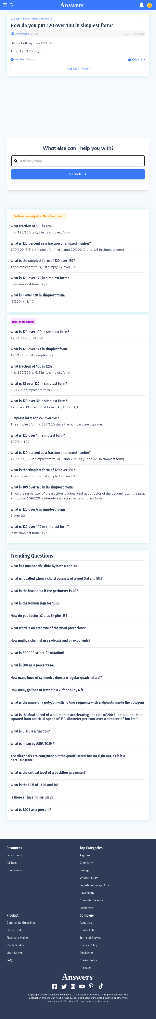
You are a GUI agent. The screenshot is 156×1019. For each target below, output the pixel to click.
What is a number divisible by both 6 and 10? (44, 566)
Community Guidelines (21, 923)
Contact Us (87, 930)
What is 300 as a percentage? (32, 665)
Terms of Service (90, 938)
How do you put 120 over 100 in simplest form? (62, 25)
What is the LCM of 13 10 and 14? (34, 785)
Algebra (85, 855)
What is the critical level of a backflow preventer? (48, 772)
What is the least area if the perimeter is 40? (44, 591)
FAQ (9, 960)
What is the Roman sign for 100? (35, 603)
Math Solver (14, 953)
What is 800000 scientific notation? (37, 653)
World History (89, 878)
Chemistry (86, 863)
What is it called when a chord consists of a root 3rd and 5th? (57, 578)
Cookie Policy (88, 960)
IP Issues (85, 968)
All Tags (11, 863)
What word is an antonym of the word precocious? (48, 628)
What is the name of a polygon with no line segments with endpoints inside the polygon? (77, 702)
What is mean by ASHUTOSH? (32, 743)
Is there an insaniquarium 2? (32, 797)
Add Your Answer (78, 69)
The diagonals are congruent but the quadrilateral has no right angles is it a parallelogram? (68, 758)
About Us (86, 923)
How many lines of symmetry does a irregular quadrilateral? (56, 677)
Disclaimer (86, 953)
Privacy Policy (88, 945)
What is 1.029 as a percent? (31, 809)
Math (26, 18)
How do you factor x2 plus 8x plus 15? (39, 615)
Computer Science (92, 900)
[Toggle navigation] (5, 5)
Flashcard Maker (17, 938)
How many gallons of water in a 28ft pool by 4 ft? (47, 690)
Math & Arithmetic (42, 18)
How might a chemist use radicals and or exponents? (50, 640)
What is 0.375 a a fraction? (30, 731)
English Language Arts (94, 885)
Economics (86, 908)
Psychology (87, 893)
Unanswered (14, 870)
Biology (84, 870)
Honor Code (14, 930)
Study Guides (15, 945)
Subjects (15, 18)
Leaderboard (14, 855)
